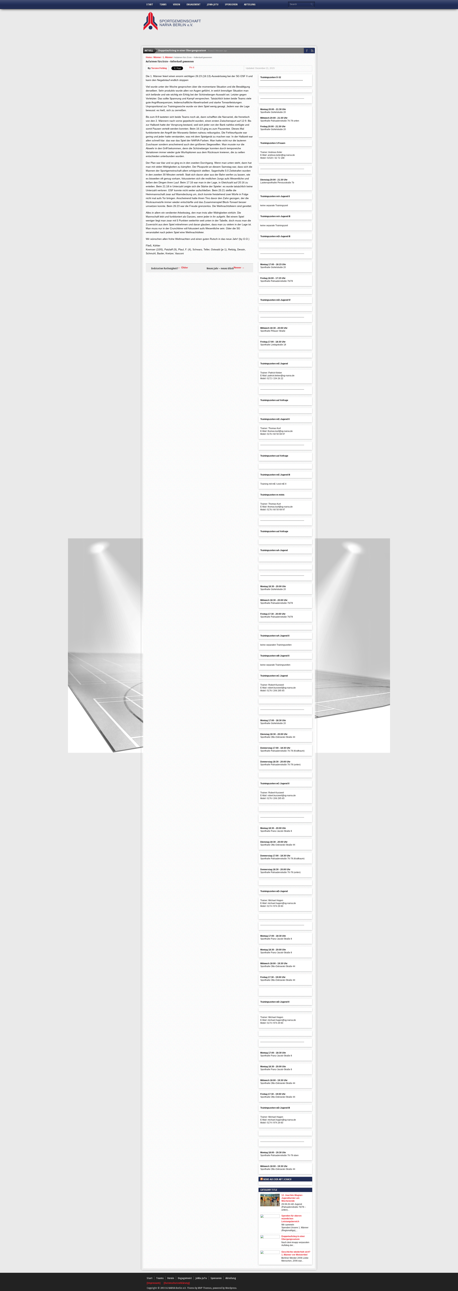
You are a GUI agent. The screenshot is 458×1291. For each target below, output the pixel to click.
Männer (157, 57)
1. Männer (168, 57)
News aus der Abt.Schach (277, 1179)
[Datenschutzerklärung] (177, 1283)
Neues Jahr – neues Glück (220, 268)
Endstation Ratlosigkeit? (164, 268)
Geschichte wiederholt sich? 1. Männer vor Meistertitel (295, 1253)
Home (149, 57)
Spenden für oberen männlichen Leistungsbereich (291, 1219)
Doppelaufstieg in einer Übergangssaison (182, 50)
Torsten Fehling (159, 68)
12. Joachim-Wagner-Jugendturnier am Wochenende (292, 1198)
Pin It (191, 67)
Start (149, 4)
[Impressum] (154, 1283)
